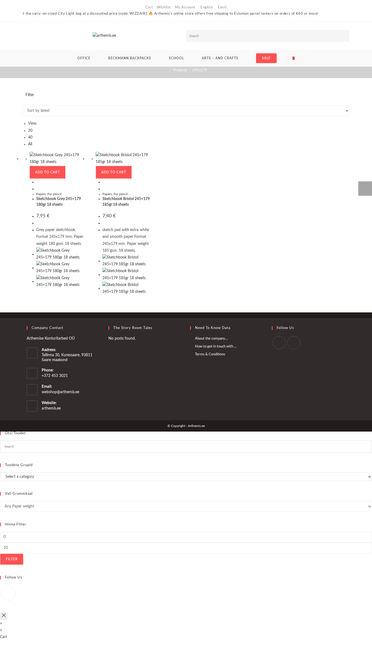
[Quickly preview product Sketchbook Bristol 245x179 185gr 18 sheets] (103, 182)
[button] (330, 97)
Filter (12, 559)
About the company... (211, 338)
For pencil (54, 194)
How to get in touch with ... (215, 346)
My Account (185, 7)
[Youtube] (293, 342)
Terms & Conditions (210, 354)
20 (30, 131)
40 (30, 137)
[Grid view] (24, 102)
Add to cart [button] (47, 172)
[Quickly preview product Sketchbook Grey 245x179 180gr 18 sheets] (37, 182)
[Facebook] (279, 342)
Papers (41, 194)
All (30, 144)
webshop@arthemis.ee (60, 392)
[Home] (166, 70)
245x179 (200, 70)
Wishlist (164, 7)
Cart (149, 7)
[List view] (27, 102)
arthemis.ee (51, 408)
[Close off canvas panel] (4, 616)
